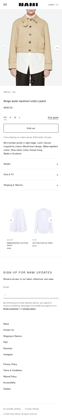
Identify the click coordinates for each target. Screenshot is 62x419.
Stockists (7, 348)
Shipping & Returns (12, 336)
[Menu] (5, 4)
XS (5, 117)
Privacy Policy (10, 364)
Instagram (8, 354)
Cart (53, 4)
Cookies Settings (32, 408)
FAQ (5, 342)
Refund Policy (10, 376)
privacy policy (29, 308)
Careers (7, 388)
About (6, 323)
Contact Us (8, 329)
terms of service (10, 308)
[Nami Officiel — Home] (28, 4)
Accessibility (9, 382)
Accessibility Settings (12, 408)
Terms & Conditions (12, 370)
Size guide (53, 117)
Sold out (31, 128)
